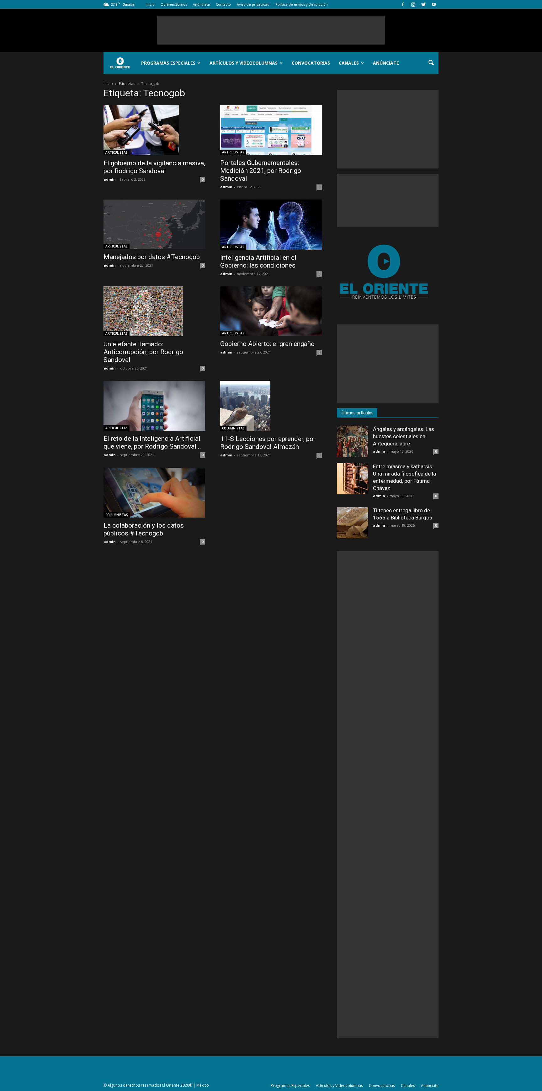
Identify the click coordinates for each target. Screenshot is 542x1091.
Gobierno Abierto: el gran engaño (267, 344)
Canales (349, 63)
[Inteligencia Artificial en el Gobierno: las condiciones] (271, 225)
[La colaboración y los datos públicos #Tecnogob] (154, 493)
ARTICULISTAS (116, 152)
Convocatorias (311, 63)
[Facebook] (402, 4)
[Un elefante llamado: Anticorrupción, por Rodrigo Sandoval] (154, 311)
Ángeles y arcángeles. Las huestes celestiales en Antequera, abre (403, 436)
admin (110, 179)
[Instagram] (413, 4)
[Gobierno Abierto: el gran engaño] (271, 311)
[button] (430, 63)
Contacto (223, 4)
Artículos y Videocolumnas (244, 63)
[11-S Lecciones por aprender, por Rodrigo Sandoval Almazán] (271, 406)
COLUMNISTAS (233, 428)
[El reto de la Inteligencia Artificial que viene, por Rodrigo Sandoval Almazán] (154, 406)
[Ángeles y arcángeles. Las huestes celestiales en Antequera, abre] (352, 441)
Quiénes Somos (174, 4)
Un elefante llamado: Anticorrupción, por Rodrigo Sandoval (143, 352)
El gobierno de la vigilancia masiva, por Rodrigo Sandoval (154, 167)
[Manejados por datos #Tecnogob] (154, 224)
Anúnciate (201, 4)
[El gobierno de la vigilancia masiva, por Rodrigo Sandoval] (154, 130)
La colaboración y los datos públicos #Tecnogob (144, 529)
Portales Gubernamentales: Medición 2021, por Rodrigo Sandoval (260, 170)
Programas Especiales (168, 63)
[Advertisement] (271, 30)
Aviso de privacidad (253, 4)
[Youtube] (433, 4)
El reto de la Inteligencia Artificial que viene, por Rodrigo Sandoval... (152, 442)
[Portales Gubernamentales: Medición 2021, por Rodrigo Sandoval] (271, 130)
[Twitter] (423, 4)
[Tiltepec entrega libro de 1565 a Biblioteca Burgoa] (352, 522)
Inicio (150, 4)
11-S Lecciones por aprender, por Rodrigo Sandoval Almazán (268, 442)
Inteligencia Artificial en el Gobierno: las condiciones (258, 261)
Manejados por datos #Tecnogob (152, 257)
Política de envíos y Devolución (301, 4)
